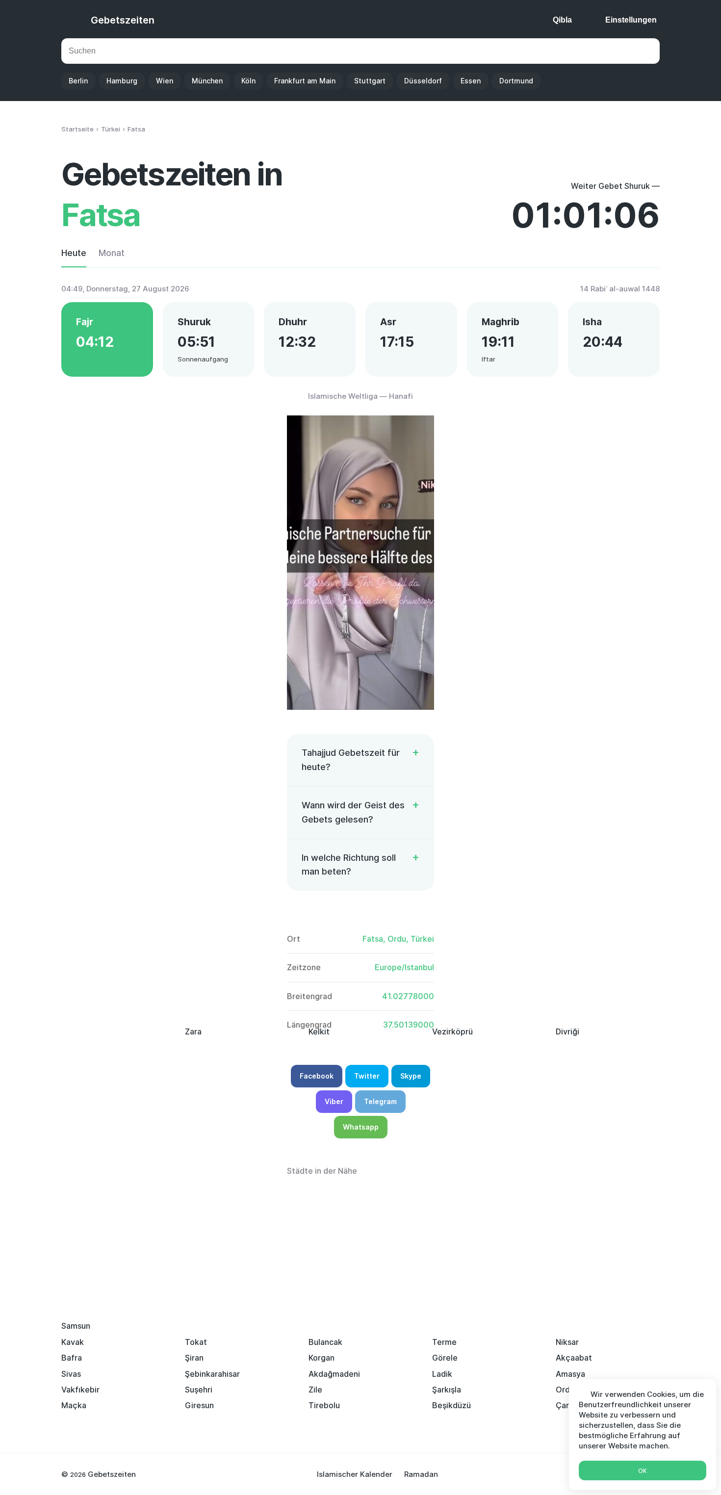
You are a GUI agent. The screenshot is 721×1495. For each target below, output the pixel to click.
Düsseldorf (423, 81)
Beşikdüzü (451, 1405)
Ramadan (421, 1474)
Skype (410, 1076)
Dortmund (516, 81)
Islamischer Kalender (354, 1474)
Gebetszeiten (122, 20)
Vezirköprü (452, 1031)
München (207, 81)
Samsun (75, 1326)
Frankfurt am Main (304, 81)
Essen (471, 81)
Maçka (73, 1405)
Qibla (562, 20)
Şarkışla (446, 1389)
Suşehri (198, 1389)
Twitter (367, 1076)
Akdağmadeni (334, 1374)
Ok (642, 1470)
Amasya (570, 1374)
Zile (315, 1389)
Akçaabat (574, 1358)
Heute (73, 253)
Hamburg (121, 81)
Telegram (380, 1101)
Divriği (567, 1031)
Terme (444, 1342)
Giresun (199, 1405)
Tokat (196, 1342)
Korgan (322, 1358)
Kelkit (319, 1031)
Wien (164, 81)
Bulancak (325, 1342)
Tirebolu (324, 1405)
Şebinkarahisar (212, 1374)
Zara (193, 1031)
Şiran (194, 1358)
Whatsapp (361, 1127)
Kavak (72, 1342)
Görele (445, 1358)
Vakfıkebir (80, 1389)
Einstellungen (631, 20)
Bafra (71, 1358)
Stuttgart (370, 81)
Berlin (78, 81)
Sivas (71, 1374)
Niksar (567, 1342)
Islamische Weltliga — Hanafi (360, 396)
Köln (248, 81)
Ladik (442, 1374)
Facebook (317, 1076)
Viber (334, 1101)
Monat (112, 253)
